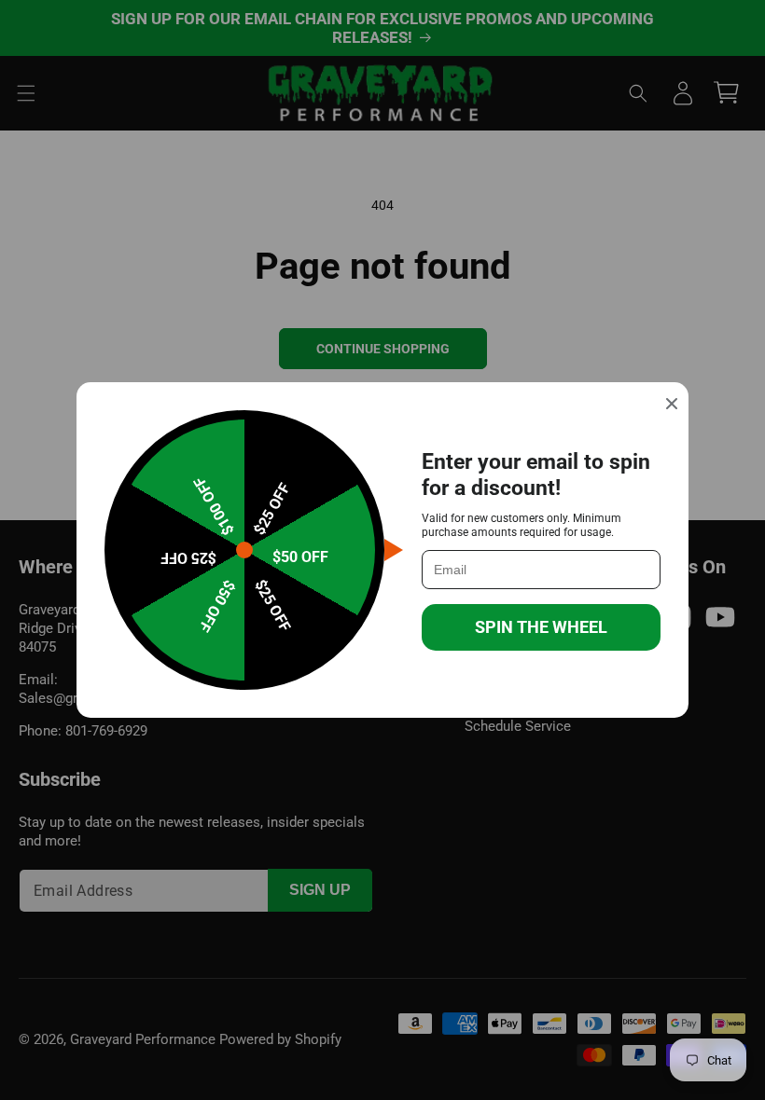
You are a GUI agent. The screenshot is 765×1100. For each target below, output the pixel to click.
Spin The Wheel (541, 627)
